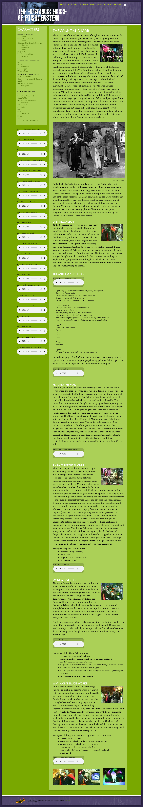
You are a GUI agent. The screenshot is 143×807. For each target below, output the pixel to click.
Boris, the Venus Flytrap (27, 96)
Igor (19, 62)
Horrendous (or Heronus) (27, 100)
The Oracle (21, 50)
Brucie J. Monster (24, 77)
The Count (21, 36)
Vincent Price (22, 71)
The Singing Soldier (25, 54)
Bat (18, 94)
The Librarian (22, 45)
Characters (72, 4)
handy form (67, 800)
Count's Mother (23, 98)
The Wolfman (22, 56)
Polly (19, 112)
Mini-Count (22, 64)
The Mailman (22, 103)
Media (92, 4)
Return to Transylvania (113, 4)
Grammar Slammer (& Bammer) (30, 79)
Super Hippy (22, 69)
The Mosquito (23, 86)
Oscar (19, 109)
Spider (20, 118)
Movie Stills (22, 105)
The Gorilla (21, 41)
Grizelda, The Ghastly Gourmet (29, 43)
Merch (99, 4)
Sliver (19, 116)
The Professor (23, 67)
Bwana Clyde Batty (25, 39)
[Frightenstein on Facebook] (124, 4)
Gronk (19, 81)
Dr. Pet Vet (21, 52)
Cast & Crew (83, 4)
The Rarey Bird (23, 114)
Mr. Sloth (21, 107)
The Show (62, 4)
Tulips (19, 88)
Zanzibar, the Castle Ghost (28, 120)
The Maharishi (23, 47)
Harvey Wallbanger (25, 83)
